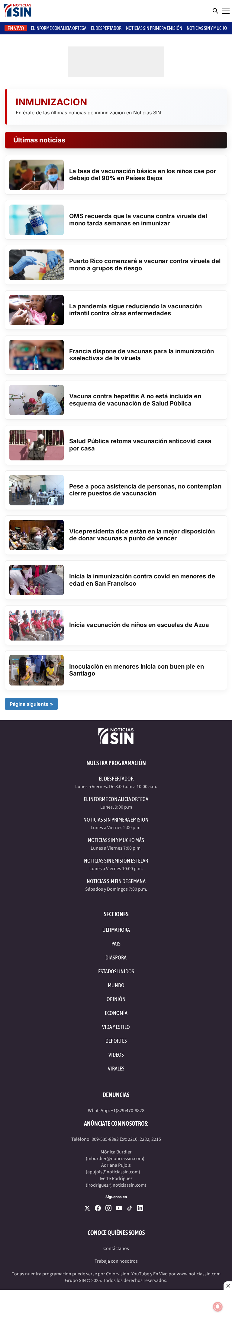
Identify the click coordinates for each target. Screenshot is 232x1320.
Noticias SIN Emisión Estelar (116, 860)
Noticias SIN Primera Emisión (154, 28)
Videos (116, 1054)
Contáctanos (116, 1248)
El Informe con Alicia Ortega (116, 799)
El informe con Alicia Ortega (58, 28)
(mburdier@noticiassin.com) (115, 1158)
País (116, 943)
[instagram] (108, 1208)
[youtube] (119, 1208)
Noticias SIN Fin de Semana (116, 881)
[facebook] (98, 1208)
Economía (116, 1013)
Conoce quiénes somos (116, 1232)
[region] (116, 1305)
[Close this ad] (228, 1285)
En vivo (16, 28)
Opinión (116, 999)
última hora (116, 930)
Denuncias (116, 1094)
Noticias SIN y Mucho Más (116, 840)
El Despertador (106, 28)
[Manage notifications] (218, 1307)
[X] (87, 1208)
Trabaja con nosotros (116, 1261)
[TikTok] (130, 1208)
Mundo (116, 985)
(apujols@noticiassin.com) (113, 1172)
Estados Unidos (116, 971)
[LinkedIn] (140, 1208)
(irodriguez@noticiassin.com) (116, 1185)
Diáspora (116, 957)
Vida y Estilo (116, 1027)
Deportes (116, 1041)
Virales (116, 1068)
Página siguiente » (31, 704)
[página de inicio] (17, 10)
